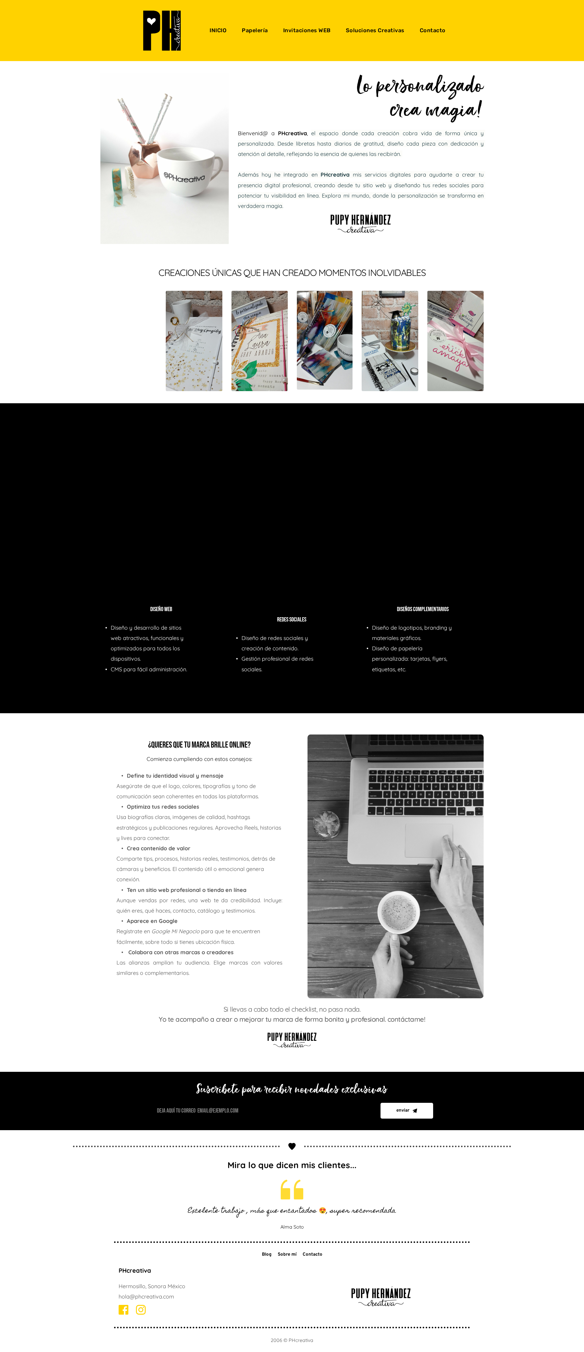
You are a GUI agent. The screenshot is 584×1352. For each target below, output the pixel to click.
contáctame (406, 1019)
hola (124, 1296)
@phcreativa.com (152, 1296)
